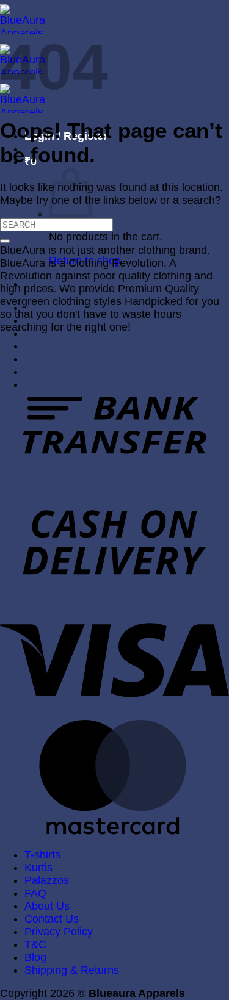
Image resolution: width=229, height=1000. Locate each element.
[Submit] (5, 241)
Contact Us (51, 919)
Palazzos (46, 880)
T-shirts (42, 855)
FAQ (35, 893)
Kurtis (38, 868)
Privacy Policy (58, 932)
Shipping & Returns (71, 970)
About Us (47, 906)
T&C (35, 944)
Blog (35, 957)
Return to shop (85, 260)
